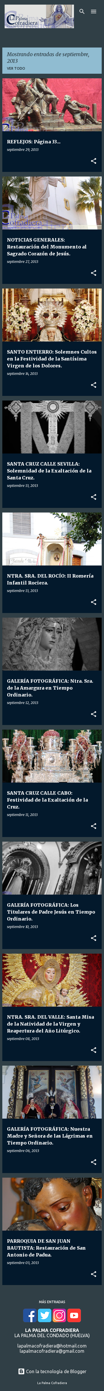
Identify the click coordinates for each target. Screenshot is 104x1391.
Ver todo (16, 68)
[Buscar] (82, 11)
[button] (93, 161)
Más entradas (52, 1302)
